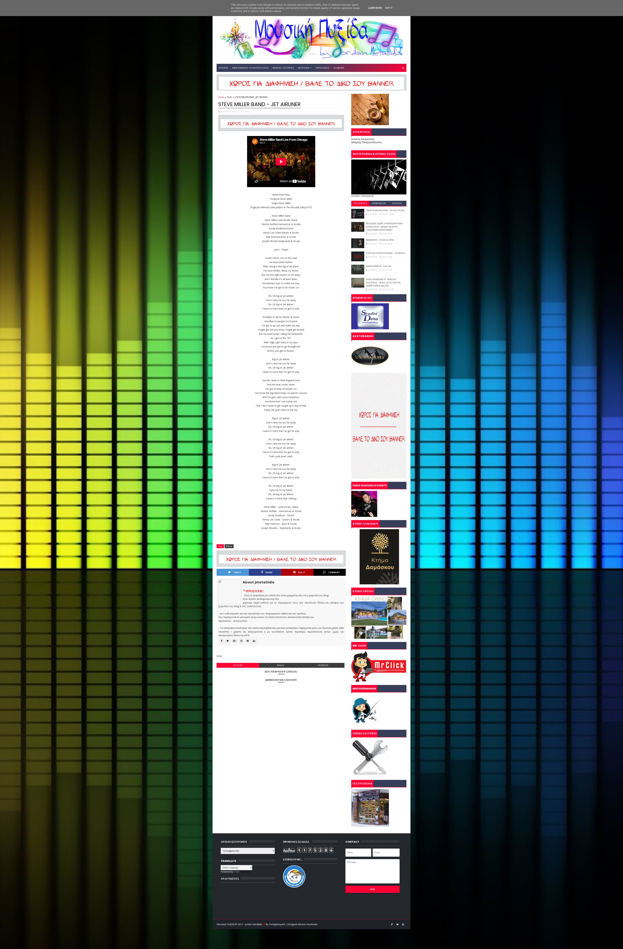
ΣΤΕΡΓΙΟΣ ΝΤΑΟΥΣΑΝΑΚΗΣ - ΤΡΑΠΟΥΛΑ (385, 253)
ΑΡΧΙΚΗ (223, 67)
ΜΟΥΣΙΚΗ (304, 67)
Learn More (375, 8)
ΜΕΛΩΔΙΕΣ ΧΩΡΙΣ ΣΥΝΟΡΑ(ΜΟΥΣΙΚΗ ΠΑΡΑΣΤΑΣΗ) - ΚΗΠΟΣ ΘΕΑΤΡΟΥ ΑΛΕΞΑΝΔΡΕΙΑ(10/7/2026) (384, 226)
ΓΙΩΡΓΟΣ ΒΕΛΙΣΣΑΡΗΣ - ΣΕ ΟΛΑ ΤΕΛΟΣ (385, 210)
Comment (334, 572)
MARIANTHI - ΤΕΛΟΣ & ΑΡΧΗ (380, 239)
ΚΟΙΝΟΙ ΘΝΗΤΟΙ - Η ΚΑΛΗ (378, 266)
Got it (389, 8)
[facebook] (391, 924)
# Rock (229, 546)
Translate (245, 871)
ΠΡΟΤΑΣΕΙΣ (323, 67)
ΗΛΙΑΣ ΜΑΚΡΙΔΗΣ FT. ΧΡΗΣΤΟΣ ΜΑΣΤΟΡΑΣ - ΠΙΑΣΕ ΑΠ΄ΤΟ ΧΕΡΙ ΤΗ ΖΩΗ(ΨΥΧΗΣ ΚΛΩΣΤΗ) (383, 282)
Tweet (237, 572)
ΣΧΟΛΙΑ (397, 203)
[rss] (403, 924)
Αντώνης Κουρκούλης (362, 139)
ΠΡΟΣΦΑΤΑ (360, 203)
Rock (229, 97)
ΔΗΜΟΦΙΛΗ (379, 203)
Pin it (301, 572)
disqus (280, 665)
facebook (323, 665)
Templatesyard (277, 924)
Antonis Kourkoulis (308, 924)
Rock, (247, 111)
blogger (237, 665)
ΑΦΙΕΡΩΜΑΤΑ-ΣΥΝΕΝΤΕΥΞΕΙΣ (250, 67)
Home (221, 97)
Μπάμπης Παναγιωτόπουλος (366, 142)
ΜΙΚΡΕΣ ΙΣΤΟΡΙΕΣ (283, 67)
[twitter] (397, 924)
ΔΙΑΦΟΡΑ (339, 67)
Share (269, 572)
